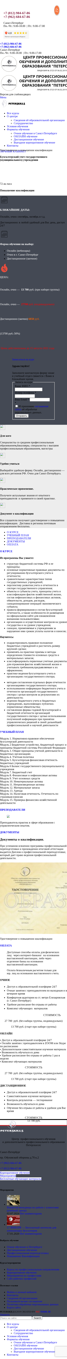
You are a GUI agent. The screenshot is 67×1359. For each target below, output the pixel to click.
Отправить (21, 416)
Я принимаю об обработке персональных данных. (31, 409)
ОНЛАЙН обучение (25, 136)
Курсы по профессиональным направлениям (33, 1269)
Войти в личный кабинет (22, 1292)
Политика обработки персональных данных (33, 1304)
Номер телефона (25, 392)
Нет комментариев (31, 1213)
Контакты (12, 1295)
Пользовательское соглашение (24, 1301)
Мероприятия (8, 1175)
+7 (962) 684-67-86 (16, 17)
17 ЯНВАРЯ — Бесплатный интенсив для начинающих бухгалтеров (31, 1229)
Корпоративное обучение (15, 1172)
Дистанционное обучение (29, 139)
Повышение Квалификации (23, 1256)
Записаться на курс (23, 359)
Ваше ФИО (22, 386)
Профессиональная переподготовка (28, 1253)
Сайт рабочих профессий (21, 1278)
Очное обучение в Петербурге (24, 1247)
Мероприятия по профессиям (24, 1275)
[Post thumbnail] (13, 1204)
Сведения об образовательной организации (39, 120)
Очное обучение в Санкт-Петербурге (35, 133)
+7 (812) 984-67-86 (16, 13)
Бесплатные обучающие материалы (20, 1178)
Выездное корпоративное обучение (34, 142)
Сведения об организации (22, 1298)
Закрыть (5, 1314)
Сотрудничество (23, 123)
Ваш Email (22, 399)
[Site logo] (13, 107)
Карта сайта (14, 1307)
